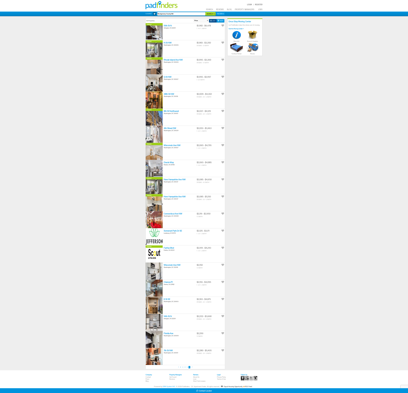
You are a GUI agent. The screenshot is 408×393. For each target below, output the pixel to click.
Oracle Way (169, 162)
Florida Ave (168, 333)
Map (221, 21)
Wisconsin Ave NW (172, 145)
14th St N (168, 316)
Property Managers (244, 9)
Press (147, 379)
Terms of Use (221, 379)
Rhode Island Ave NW (173, 59)
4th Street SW (170, 128)
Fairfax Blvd (169, 247)
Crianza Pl (168, 282)
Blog (229, 9)
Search (209, 9)
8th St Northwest (171, 111)
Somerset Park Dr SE (173, 230)
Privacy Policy (221, 377)
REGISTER (258, 4)
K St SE (167, 299)
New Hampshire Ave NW (175, 179)
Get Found (172, 377)
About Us (196, 377)
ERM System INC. (169, 386)
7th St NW (168, 350)
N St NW (168, 42)
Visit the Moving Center (236, 29)
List (213, 21)
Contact (148, 377)
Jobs (260, 9)
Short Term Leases (199, 381)
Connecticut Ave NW (173, 213)
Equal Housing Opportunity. (233, 386)
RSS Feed (248, 386)
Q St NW (167, 76)
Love (194, 379)
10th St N (168, 25)
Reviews (220, 9)
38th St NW (169, 94)
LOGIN (249, 4)
